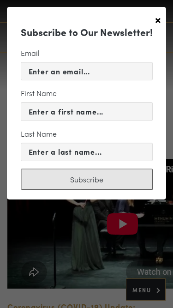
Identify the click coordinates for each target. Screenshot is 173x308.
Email (30, 53)
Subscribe (86, 179)
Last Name (39, 133)
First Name (39, 93)
